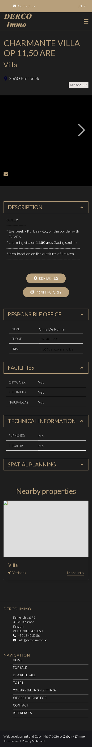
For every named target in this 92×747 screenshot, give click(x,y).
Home (17, 660)
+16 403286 (49, 339)
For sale (20, 667)
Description (25, 207)
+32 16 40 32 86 (29, 635)
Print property (48, 292)
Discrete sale (24, 675)
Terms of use (12, 741)
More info (75, 572)
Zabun (67, 736)
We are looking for (30, 698)
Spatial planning (32, 464)
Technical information (42, 421)
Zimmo (80, 736)
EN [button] (80, 6)
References (22, 713)
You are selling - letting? (34, 690)
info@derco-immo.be (56, 349)
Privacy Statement (33, 741)
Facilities (21, 367)
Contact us (48, 278)
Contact (21, 705)
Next (81, 130)
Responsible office (34, 314)
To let (18, 683)
